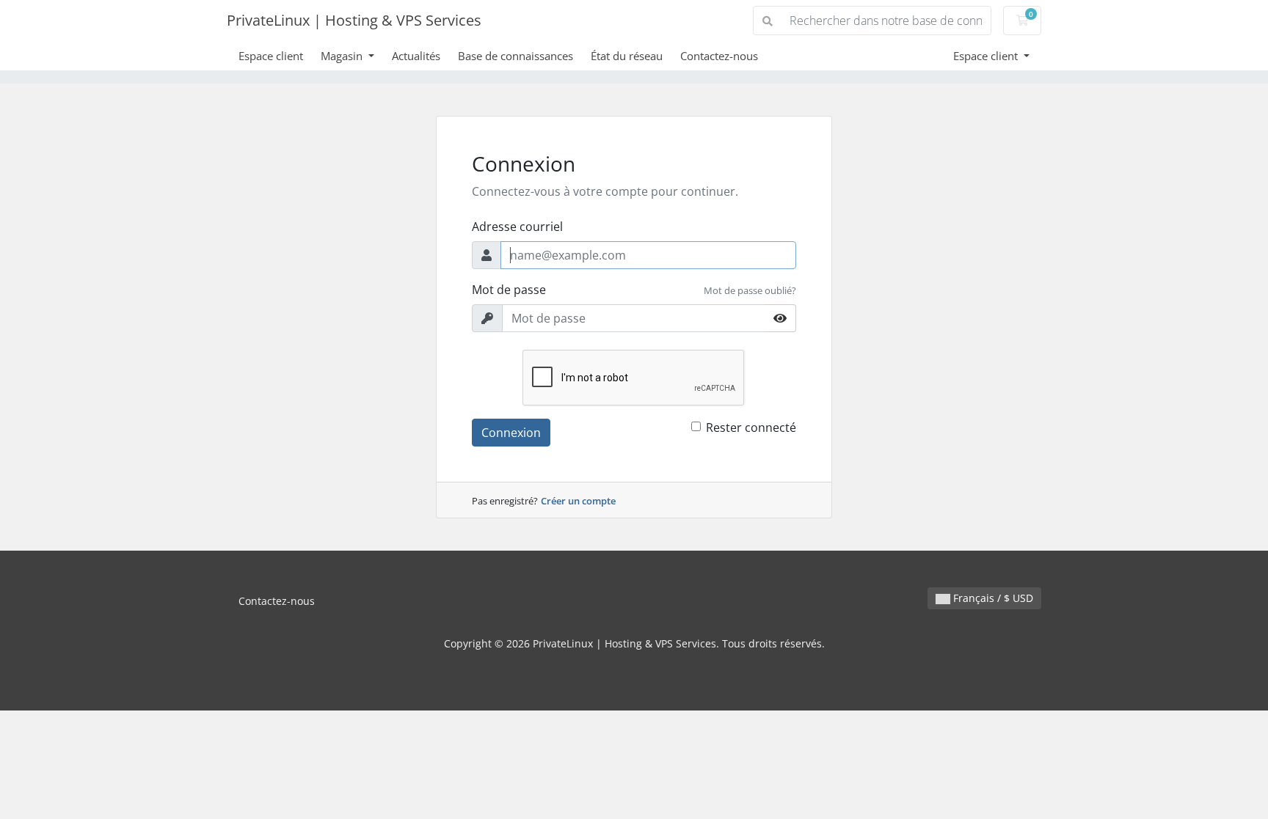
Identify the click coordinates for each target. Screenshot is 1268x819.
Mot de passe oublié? (750, 290)
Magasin (343, 55)
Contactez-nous (719, 55)
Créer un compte (578, 500)
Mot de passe (509, 290)
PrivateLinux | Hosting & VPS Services (354, 20)
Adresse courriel (517, 226)
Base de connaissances (515, 55)
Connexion (511, 433)
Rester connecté (751, 427)
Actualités (416, 55)
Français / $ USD (991, 598)
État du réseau (627, 55)
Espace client (270, 55)
